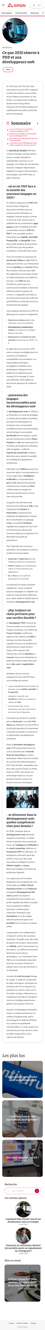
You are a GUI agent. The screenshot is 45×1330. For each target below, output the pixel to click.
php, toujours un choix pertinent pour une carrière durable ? (23, 139)
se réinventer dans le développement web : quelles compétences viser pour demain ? (23, 144)
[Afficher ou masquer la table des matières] (35, 123)
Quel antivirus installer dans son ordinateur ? (22, 1078)
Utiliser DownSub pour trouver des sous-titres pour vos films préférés (22, 1282)
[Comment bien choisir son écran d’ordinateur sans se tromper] (23, 1209)
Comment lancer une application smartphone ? (22, 1117)
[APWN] (16, 5)
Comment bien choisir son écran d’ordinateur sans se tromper (23, 1220)
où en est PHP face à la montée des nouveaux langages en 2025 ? (21, 130)
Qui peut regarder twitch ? (22, 1157)
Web (8, 69)
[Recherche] (34, 5)
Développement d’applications (20, 327)
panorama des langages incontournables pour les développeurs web (22, 135)
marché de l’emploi (17, 150)
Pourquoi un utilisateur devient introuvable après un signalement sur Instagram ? (23, 1247)
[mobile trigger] (4, 5)
